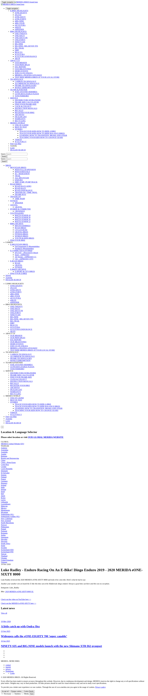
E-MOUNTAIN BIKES (19, 244)
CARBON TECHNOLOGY (25, 81)
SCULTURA (20, 54)
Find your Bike (15, 144)
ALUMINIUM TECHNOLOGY (27, 83)
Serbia (3, 535)
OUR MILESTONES (23, 69)
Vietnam (4, 562)
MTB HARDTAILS (22, 172)
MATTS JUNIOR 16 (22, 219)
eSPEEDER (19, 29)
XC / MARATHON (22, 174)
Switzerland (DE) (7, 550)
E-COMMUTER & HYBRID (21, 251)
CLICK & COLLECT (23, 106)
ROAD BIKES (16, 184)
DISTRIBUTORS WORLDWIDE (28, 100)
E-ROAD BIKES (16, 261)
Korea (3, 498)
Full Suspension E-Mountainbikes (27, 246)
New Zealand (6, 521)
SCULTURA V (20, 142)
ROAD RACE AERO (23, 186)
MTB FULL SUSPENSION (25, 170)
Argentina (4, 450)
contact (8, 665)
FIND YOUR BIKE (17, 240)
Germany (4, 481)
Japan (3, 496)
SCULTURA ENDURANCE (26, 56)
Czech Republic (7, 469)
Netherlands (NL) (7, 514)
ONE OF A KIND (21, 125)
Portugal (4, 531)
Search (4, 156)
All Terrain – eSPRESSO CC (25, 257)
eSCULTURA (20, 25)
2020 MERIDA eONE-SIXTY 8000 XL (19, 592)
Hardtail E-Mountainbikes (24, 249)
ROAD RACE (20, 188)
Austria (3, 454)
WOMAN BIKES (21, 236)
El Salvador (5, 473)
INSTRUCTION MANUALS (26, 108)
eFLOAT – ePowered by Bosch (26, 253)
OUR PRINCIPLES (22, 65)
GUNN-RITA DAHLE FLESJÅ (27, 94)
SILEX (17, 58)
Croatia (3, 467)
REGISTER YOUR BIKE (24, 112)
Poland (3, 529)
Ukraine (4, 558)
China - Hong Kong (8, 462)
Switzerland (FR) (7, 552)
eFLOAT (18, 15)
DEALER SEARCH (18, 150)
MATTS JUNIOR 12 (22, 221)
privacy (8, 669)
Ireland (3, 489)
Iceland (3, 485)
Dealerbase (10, 671)
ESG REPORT (20, 67)
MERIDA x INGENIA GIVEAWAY (28, 75)
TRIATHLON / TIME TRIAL (26, 192)
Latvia (3, 500)
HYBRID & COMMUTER (20, 209)
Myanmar (4, 512)
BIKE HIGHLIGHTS (18, 31)
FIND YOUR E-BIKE (18, 273)
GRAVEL (14, 205)
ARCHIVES (19, 115)
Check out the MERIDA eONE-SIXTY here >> (18, 603)
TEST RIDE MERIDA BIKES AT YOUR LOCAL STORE (37, 77)
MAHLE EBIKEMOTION (25, 88)
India (3, 487)
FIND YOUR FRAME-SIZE (25, 104)
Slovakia (4, 539)
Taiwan (3, 554)
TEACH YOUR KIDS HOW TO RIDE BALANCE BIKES (42, 133)
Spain (3, 546)
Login (12, 148)
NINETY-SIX (20, 42)
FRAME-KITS (20, 194)
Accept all (5, 691)
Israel (3, 492)
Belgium (4, 456)
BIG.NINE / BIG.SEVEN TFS (26, 46)
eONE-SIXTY (20, 17)
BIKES (8, 165)
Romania (4, 533)
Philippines (5, 527)
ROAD (17, 263)
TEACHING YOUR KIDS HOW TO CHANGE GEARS (41, 137)
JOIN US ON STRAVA (24, 73)
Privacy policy (100, 687)
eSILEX (18, 27)
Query (3, 154)
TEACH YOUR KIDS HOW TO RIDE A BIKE (37, 131)
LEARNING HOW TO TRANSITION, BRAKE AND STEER (43, 135)
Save (32, 694)
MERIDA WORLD (17, 123)
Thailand (4, 556)
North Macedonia (7, 523)
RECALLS (19, 110)
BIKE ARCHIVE (16, 224)
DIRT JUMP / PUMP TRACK (26, 182)
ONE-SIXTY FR (21, 38)
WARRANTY (20, 119)
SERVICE (14, 98)
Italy (2, 494)
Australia (9, 419)
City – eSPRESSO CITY (24, 259)
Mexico (3, 508)
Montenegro (5, 510)
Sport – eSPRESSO (22, 255)
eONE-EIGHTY (21, 13)
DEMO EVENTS (21, 71)
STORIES (18, 129)
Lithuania (4, 502)
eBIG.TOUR (20, 23)
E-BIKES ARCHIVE (18, 269)
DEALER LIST (21, 117)
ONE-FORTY (20, 40)
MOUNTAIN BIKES (18, 167)
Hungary (4, 483)
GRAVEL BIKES (21, 232)
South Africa (5, 544)
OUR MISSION (21, 63)
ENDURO (19, 180)
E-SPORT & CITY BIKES (25, 271)
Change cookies (16, 691)
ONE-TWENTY (21, 34)
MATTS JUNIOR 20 (22, 217)
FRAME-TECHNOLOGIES (25, 85)
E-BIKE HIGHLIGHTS (19, 11)
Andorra (4, 448)
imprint (8, 667)
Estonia (3, 475)
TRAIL (17, 176)
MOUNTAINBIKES (22, 226)
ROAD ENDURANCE (23, 190)
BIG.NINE (19, 44)
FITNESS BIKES (21, 234)
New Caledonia (6, 519)
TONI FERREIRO (22, 96)
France (3, 479)
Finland (3, 477)
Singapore (4, 537)
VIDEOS (18, 140)
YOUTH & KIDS (17, 213)
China (3, 460)
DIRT (17, 50)
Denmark (4, 471)
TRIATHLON (15, 197)
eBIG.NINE (19, 21)
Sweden (4, 548)
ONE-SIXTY (20, 36)
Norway (4, 525)
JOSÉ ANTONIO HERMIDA (26, 92)
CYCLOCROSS (21, 230)
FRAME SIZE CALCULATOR (27, 102)
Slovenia (4, 541)
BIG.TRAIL (19, 48)
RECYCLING (20, 121)
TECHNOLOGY (16, 79)
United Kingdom (7, 560)
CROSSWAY (20, 211)
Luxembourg (5, 504)
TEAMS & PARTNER (18, 90)
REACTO (18, 52)
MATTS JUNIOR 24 (22, 215)
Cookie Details (29, 691)
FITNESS (14, 201)
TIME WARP (20, 199)
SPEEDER (19, 203)
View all (4, 613)
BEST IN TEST (21, 127)
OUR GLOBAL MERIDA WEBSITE (45, 437)
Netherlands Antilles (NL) (10, 516)
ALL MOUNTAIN (22, 178)
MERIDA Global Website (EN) (12, 444)
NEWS (8, 276)
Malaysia (4, 506)
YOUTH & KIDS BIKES (24, 238)
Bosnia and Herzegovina (10, 458)
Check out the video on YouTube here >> (16, 599)
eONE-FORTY (20, 19)
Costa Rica (5, 465)
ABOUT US (15, 61)
